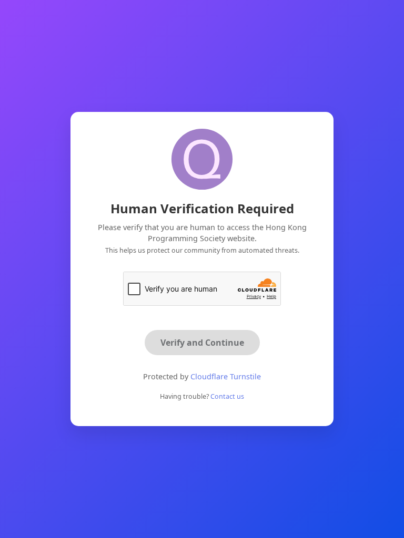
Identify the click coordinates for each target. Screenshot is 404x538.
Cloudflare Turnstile (225, 376)
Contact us (227, 396)
